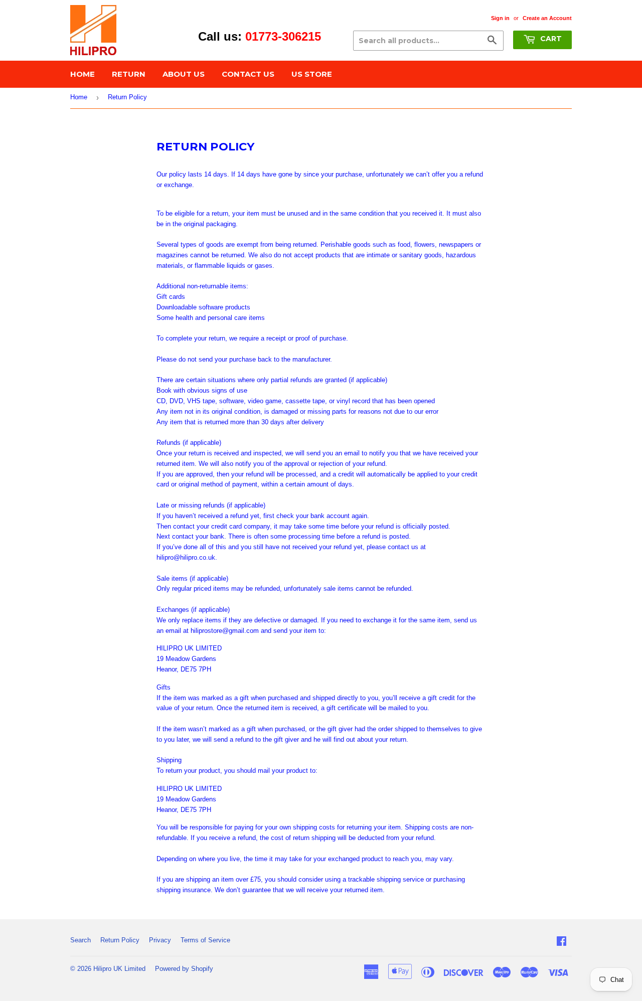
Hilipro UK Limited (119, 968)
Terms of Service (205, 940)
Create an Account (547, 18)
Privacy (160, 940)
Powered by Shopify (184, 968)
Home (82, 74)
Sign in (500, 18)
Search (80, 940)
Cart (550, 38)
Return (128, 74)
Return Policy (119, 940)
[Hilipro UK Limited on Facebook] (561, 942)
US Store (311, 74)
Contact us (248, 74)
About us (184, 74)
